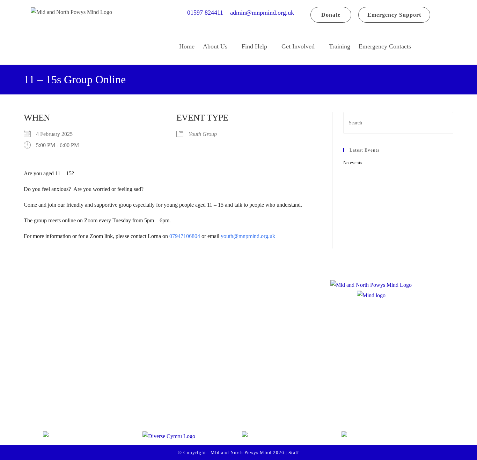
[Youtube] (108, 405)
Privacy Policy (194, 391)
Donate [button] (330, 15)
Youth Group (203, 134)
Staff (293, 452)
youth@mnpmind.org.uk (247, 236)
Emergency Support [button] (394, 15)
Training (339, 46)
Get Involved (298, 46)
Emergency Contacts (385, 46)
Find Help (254, 46)
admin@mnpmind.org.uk (262, 12)
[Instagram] (82, 405)
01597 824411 (207, 12)
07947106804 (184, 236)
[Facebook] (55, 405)
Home (187, 46)
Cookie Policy (194, 405)
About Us (215, 46)
